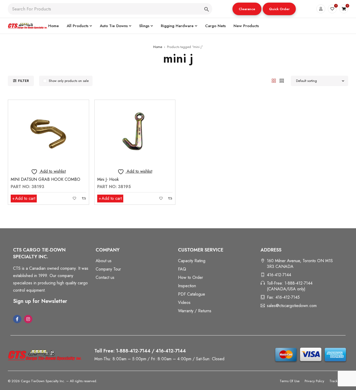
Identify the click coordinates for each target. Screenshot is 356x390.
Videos (184, 302)
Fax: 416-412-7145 (283, 297)
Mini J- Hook (108, 179)
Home (157, 46)
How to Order (190, 277)
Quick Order (279, 9)
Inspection (187, 286)
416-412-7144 (279, 275)
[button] (246, 9)
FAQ (182, 269)
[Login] (320, 8)
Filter (23, 80)
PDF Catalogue (191, 294)
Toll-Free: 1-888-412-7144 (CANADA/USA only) (289, 286)
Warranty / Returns (194, 311)
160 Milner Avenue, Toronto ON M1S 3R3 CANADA (300, 263)
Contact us (105, 277)
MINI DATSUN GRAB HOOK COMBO (45, 179)
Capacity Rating (191, 261)
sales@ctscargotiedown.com (292, 306)
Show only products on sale (69, 80)
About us (104, 261)
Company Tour (108, 269)
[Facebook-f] (17, 319)
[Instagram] (28, 319)
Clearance (247, 9)
